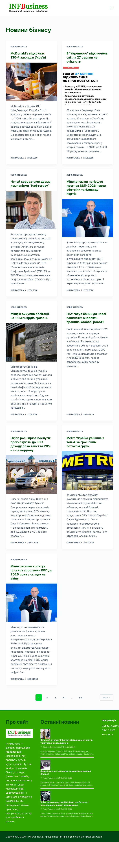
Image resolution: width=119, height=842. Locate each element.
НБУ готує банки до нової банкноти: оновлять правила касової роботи (86, 318)
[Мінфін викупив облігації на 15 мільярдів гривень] (31, 342)
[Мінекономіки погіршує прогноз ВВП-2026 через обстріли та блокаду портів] (87, 218)
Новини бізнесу (19, 46)
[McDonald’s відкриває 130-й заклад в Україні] (31, 82)
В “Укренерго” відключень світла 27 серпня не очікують (87, 57)
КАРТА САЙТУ (110, 726)
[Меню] (111, 8)
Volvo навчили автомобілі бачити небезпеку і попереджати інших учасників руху (64, 803)
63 (80, 697)
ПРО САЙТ (108, 730)
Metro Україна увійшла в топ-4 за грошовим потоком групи (85, 442)
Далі (105, 697)
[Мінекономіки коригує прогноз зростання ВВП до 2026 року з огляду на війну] (31, 603)
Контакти (107, 734)
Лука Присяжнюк (51, 778)
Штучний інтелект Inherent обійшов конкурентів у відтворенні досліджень (66, 741)
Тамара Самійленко (52, 747)
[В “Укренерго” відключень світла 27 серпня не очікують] (87, 86)
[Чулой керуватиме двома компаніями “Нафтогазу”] (31, 210)
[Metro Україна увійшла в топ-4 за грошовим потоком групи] (87, 470)
